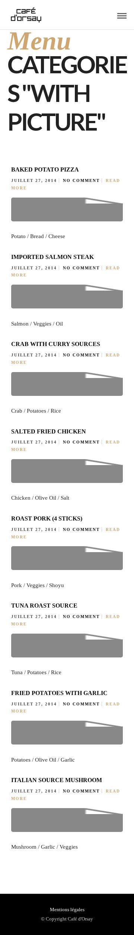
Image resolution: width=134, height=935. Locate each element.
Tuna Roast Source (44, 605)
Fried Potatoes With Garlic (59, 693)
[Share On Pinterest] (43, 904)
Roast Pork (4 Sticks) (46, 518)
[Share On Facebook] (22, 904)
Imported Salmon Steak (52, 257)
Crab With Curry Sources (55, 344)
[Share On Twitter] (33, 904)
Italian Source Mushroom (56, 780)
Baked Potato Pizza (45, 169)
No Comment (81, 180)
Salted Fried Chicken (48, 431)
